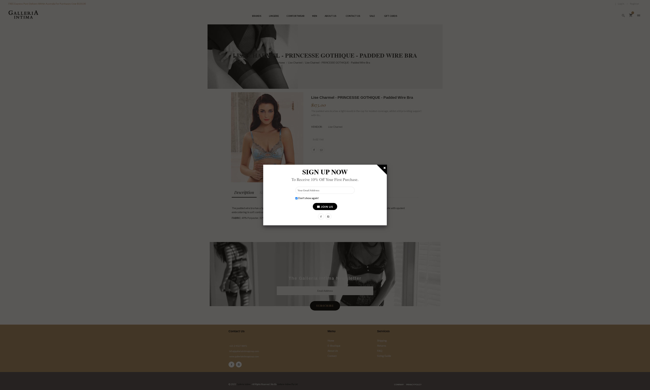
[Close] (384, 168)
